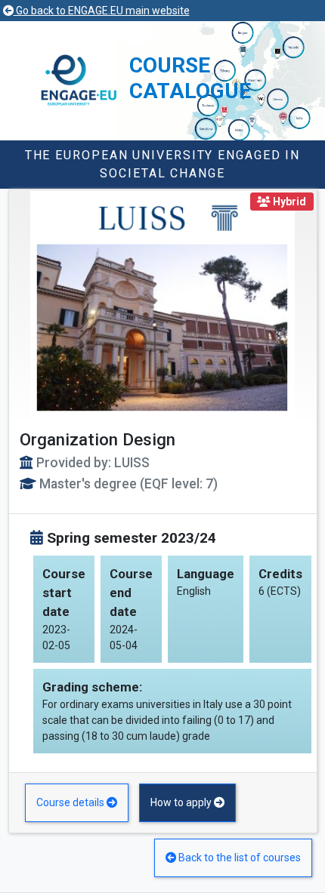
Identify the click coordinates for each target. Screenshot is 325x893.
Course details (71, 802)
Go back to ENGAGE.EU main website (102, 11)
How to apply (182, 802)
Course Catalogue (190, 78)
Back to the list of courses (238, 857)
